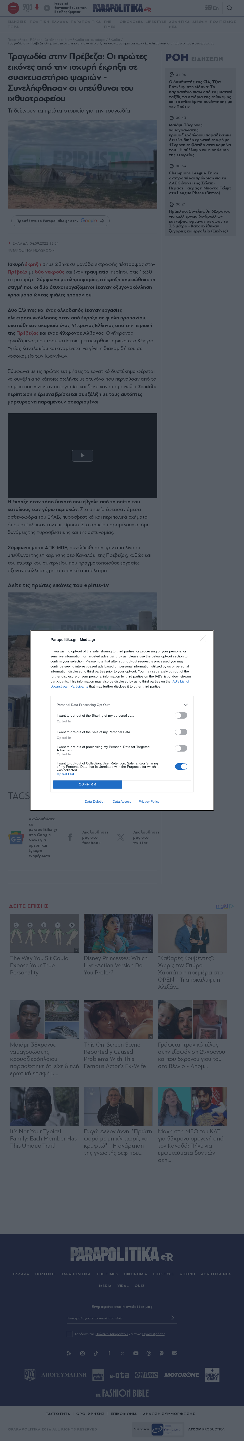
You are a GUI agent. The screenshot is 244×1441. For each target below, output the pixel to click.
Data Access (122, 801)
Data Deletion (95, 801)
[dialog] (122, 721)
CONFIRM (88, 784)
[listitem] (122, 704)
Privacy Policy (149, 801)
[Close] (204, 640)
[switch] (181, 715)
